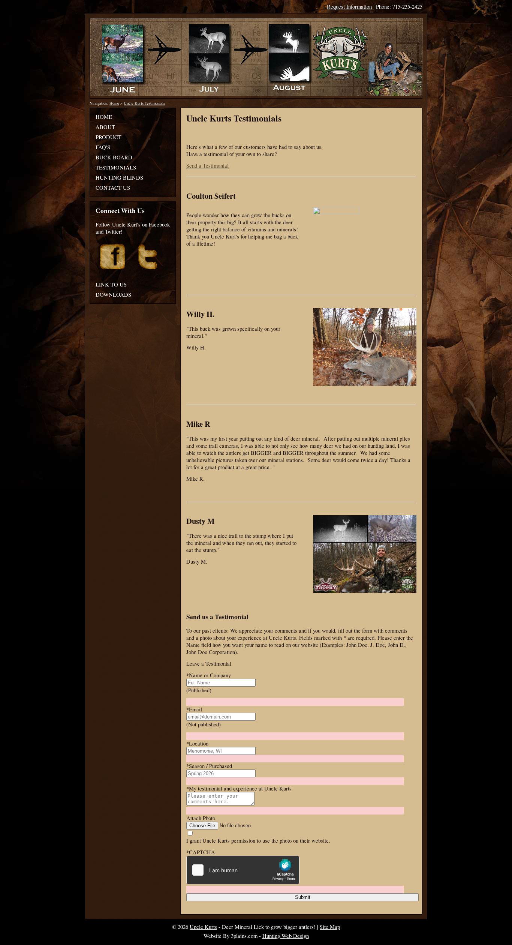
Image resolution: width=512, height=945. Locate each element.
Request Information (349, 6)
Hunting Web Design (285, 935)
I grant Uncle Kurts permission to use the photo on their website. (258, 840)
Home (114, 103)
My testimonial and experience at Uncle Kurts (239, 788)
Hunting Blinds (119, 177)
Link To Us (111, 284)
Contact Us (113, 187)
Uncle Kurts (203, 926)
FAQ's (103, 147)
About (105, 126)
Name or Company (208, 675)
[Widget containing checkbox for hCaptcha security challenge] (242, 870)
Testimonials (116, 167)
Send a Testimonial (207, 165)
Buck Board (114, 157)
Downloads (113, 294)
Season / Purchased (209, 766)
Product (108, 137)
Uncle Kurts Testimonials (144, 103)
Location (197, 743)
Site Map (330, 926)
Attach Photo (200, 818)
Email (194, 709)
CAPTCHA (200, 852)
